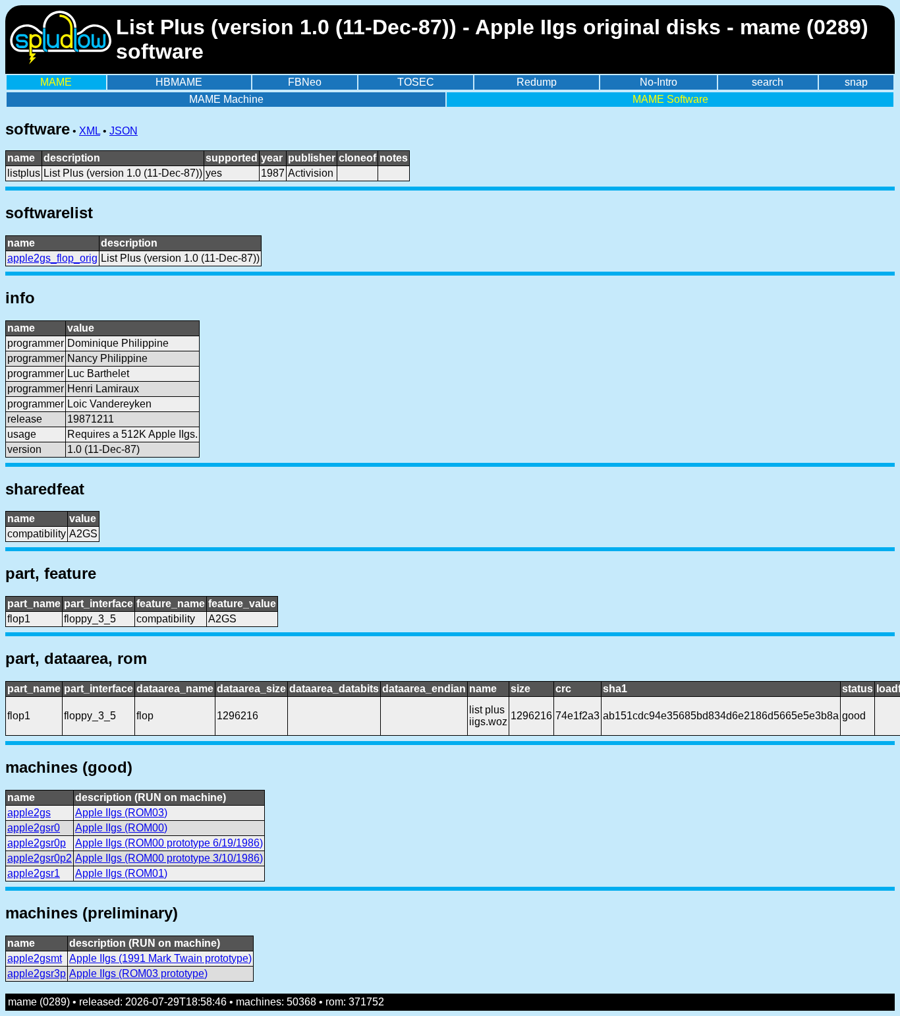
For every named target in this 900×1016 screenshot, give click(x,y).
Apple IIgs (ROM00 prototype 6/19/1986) (169, 843)
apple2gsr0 (33, 827)
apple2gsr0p (36, 843)
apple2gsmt (34, 958)
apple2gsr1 (33, 873)
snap (856, 82)
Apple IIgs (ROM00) (121, 827)
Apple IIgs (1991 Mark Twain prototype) (160, 958)
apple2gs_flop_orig (52, 258)
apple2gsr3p (36, 973)
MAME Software (670, 99)
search (767, 82)
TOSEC (415, 82)
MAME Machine (226, 99)
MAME (56, 82)
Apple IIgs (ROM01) (121, 873)
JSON (123, 130)
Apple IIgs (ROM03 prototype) (138, 973)
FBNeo (305, 82)
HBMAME (178, 82)
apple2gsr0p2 (39, 858)
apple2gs (29, 812)
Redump (537, 82)
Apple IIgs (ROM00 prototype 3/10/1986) (169, 858)
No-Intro (658, 82)
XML (89, 130)
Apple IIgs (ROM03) (121, 812)
